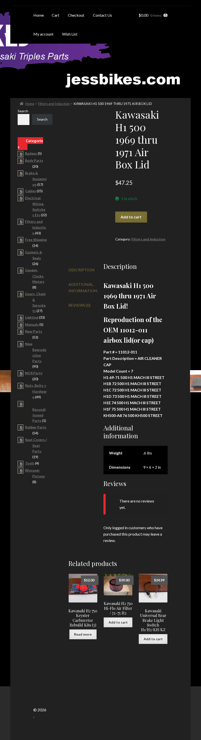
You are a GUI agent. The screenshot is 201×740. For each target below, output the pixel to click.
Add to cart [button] (118, 622)
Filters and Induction (54, 103)
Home (29, 103)
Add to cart (131, 216)
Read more (83, 634)
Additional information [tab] (82, 287)
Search (23, 111)
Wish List (69, 34)
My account (43, 34)
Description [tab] (81, 269)
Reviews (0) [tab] (79, 305)
